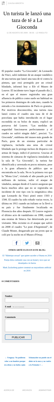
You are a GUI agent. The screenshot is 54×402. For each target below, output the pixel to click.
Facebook (16, 243)
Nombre (8, 296)
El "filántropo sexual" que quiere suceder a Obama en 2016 (27, 255)
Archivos (27, 390)
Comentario (10, 317)
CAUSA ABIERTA (16, 3)
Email (37, 243)
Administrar (45, 390)
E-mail (15, 306)
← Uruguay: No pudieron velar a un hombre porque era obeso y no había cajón (14, 361)
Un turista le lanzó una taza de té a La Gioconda (27, 20)
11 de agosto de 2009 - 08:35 (20, 33)
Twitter (27, 243)
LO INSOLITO (41, 33)
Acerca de (9, 390)
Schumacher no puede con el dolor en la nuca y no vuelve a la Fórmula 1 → (40, 361)
